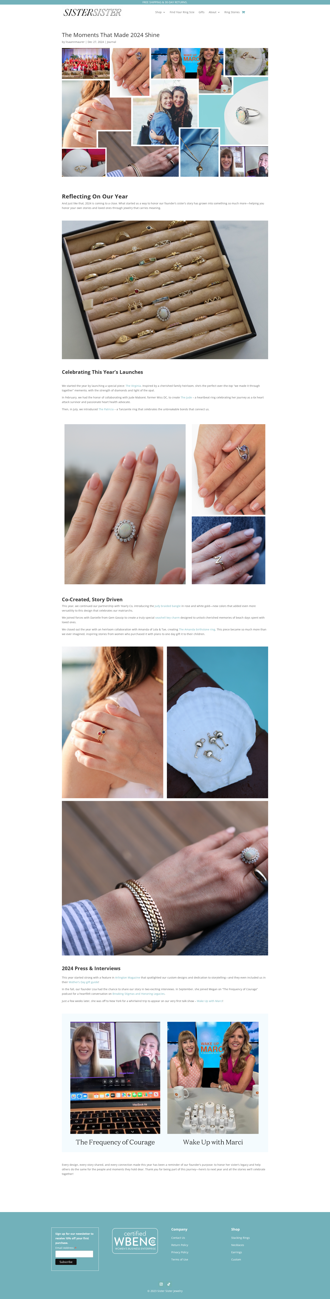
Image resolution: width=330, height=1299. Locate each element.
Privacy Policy (179, 1252)
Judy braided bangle (168, 606)
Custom (236, 1259)
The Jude (186, 397)
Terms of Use (179, 1259)
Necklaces (237, 1245)
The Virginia (133, 386)
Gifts (202, 12)
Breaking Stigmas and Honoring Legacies (138, 994)
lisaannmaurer (75, 42)
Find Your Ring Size (182, 12)
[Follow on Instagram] (161, 1284)
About (212, 12)
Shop (158, 12)
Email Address (66, 1248)
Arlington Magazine (127, 977)
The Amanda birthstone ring (197, 629)
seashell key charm (167, 617)
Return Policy (179, 1245)
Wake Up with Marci (209, 1001)
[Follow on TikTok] (169, 1284)
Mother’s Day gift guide (83, 982)
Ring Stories (232, 12)
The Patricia (106, 409)
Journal (111, 42)
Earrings (236, 1252)
